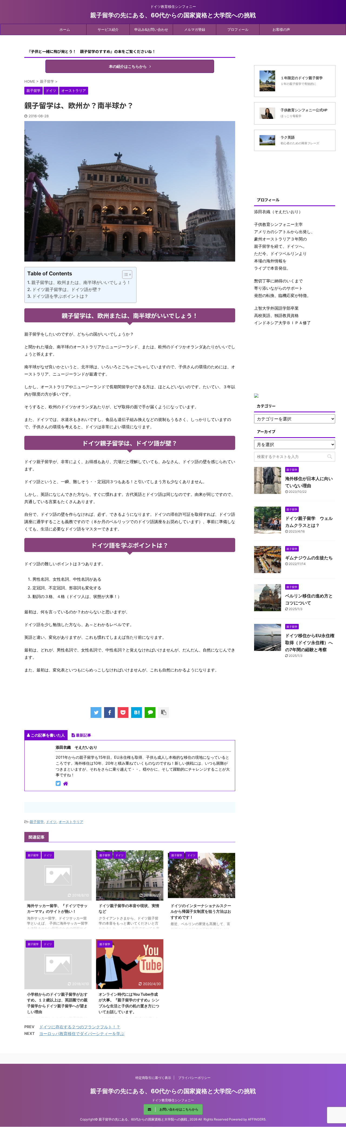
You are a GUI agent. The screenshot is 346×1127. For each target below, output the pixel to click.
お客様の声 (281, 29)
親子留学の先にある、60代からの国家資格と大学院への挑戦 (173, 15)
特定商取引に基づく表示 (153, 1078)
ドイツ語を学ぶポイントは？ (60, 296)
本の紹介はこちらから (128, 66)
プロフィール (237, 29)
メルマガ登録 (194, 29)
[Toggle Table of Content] (124, 274)
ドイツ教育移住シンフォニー (173, 1100)
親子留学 (37, 822)
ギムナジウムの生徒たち (309, 557)
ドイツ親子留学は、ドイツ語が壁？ (66, 289)
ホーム (64, 29)
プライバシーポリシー (194, 1078)
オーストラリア (71, 822)
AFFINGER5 (256, 1119)
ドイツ (51, 822)
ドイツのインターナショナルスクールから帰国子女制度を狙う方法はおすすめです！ (201, 911)
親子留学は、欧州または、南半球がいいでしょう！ (81, 282)
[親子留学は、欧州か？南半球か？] (136, 712)
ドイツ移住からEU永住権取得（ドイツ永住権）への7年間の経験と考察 (309, 642)
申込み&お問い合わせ (151, 29)
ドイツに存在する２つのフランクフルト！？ (79, 1026)
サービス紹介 (108, 29)
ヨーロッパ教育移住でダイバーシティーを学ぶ (81, 1033)
